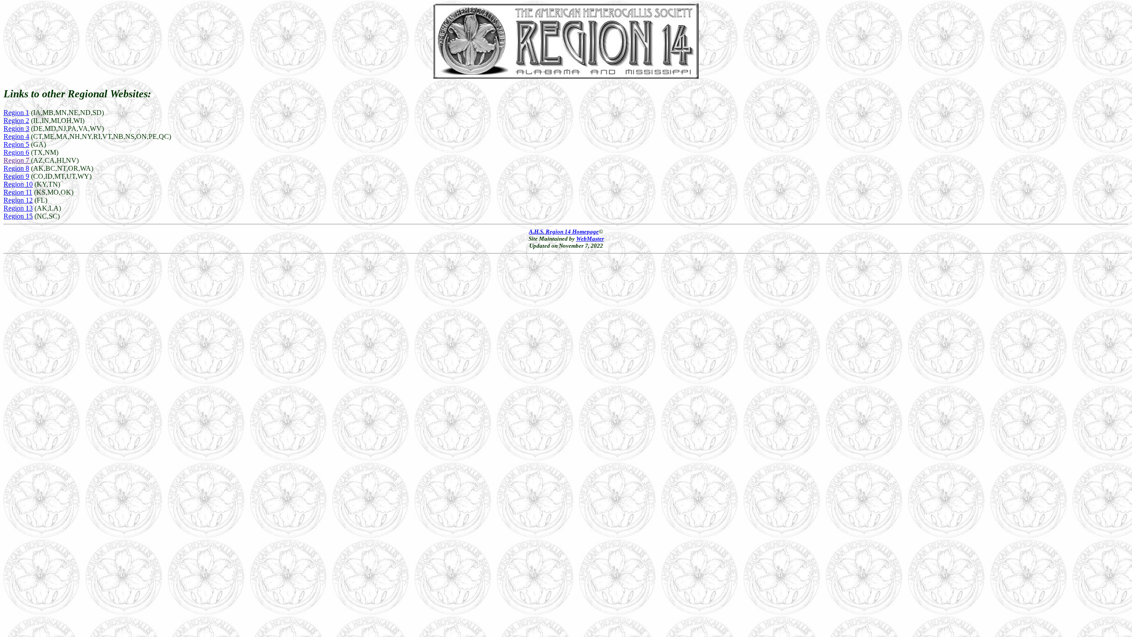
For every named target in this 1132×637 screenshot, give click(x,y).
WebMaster (590, 238)
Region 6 (16, 152)
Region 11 (18, 192)
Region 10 (18, 184)
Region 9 (16, 176)
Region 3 (16, 128)
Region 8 (16, 168)
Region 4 (16, 136)
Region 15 (18, 216)
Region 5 (16, 144)
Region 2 (16, 120)
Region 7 (17, 160)
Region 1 (16, 112)
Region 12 (18, 200)
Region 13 (18, 208)
